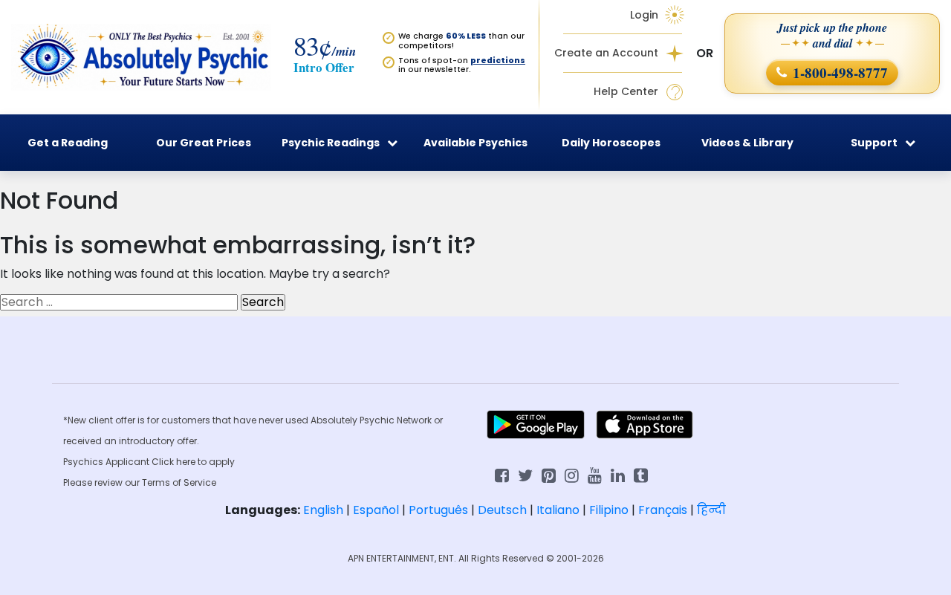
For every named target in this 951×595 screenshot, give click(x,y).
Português (438, 509)
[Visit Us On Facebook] (502, 474)
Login (644, 14)
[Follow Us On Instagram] (572, 474)
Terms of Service (179, 482)
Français (662, 509)
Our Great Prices (203, 142)
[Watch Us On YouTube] (595, 474)
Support (874, 142)
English (323, 509)
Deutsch (502, 509)
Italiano (558, 509)
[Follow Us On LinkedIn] (618, 474)
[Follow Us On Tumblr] (641, 474)
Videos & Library (747, 142)
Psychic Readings (331, 142)
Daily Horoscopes (611, 142)
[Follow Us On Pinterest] (549, 474)
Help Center (626, 92)
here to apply (205, 461)
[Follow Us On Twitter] (525, 474)
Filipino (609, 509)
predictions (497, 60)
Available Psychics (475, 142)
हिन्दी (711, 509)
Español (376, 509)
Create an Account (606, 53)
